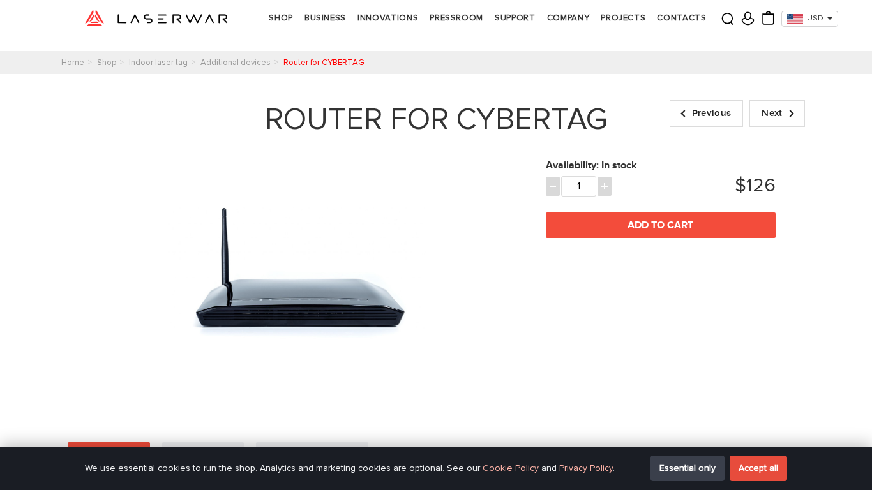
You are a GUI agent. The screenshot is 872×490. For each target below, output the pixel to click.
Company (568, 18)
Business (325, 18)
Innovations (387, 18)
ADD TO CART (660, 225)
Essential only (687, 468)
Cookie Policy (511, 468)
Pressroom (456, 18)
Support (515, 18)
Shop (281, 18)
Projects (623, 18)
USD (815, 18)
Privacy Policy (586, 468)
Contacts (681, 18)
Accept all (758, 468)
